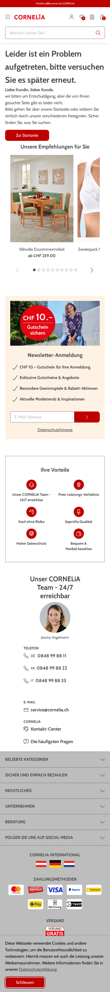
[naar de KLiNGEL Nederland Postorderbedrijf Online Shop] (69, 864)
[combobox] (55, 33)
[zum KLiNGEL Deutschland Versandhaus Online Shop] (55, 864)
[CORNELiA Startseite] (29, 16)
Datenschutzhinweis (55, 429)
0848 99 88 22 (52, 668)
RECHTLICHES (18, 790)
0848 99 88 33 (51, 680)
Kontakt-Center (46, 729)
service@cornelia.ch (50, 710)
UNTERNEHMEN (20, 806)
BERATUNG (15, 821)
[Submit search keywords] (98, 33)
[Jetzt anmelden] (87, 417)
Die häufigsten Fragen (52, 741)
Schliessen (25, 982)
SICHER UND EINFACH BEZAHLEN (36, 775)
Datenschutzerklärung (38, 969)
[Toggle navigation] (7, 16)
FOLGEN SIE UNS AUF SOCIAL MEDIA (39, 837)
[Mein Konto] (71, 16)
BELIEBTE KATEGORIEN (26, 759)
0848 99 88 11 (52, 656)
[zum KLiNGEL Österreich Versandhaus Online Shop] (41, 864)
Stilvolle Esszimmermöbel (41, 249)
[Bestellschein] (92, 16)
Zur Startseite (27, 135)
